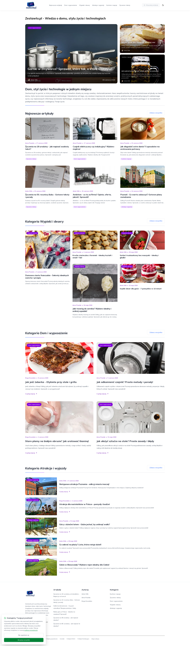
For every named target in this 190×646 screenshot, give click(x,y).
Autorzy (85, 590)
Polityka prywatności (51, 639)
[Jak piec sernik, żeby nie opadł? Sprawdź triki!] (142, 38)
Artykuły (57, 590)
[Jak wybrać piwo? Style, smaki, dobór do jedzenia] (142, 69)
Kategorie (114, 590)
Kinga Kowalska (30, 378)
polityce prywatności (31, 630)
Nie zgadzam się (23, 635)
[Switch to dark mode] (163, 5)
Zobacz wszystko (156, 113)
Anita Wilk (28, 191)
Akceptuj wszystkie (24, 640)
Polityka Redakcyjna (83, 639)
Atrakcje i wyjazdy (98, 5)
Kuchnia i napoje (111, 5)
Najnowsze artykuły (55, 5)
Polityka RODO (71, 639)
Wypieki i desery (84, 5)
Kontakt (62, 639)
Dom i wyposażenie (70, 5)
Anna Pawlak (29, 143)
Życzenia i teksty (124, 5)
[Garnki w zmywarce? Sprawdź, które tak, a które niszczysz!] (71, 53)
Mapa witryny (95, 639)
